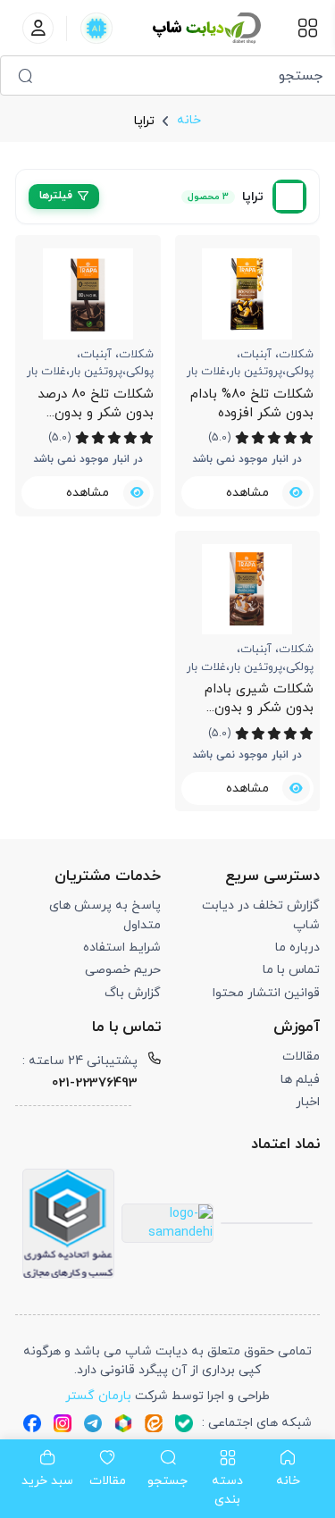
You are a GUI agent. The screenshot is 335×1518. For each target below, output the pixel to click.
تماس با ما (291, 969)
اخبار (308, 1102)
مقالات (301, 1056)
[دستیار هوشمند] (96, 28)
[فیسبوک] (32, 1422)
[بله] (184, 1422)
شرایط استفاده (122, 947)
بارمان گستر (98, 1396)
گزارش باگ (133, 993)
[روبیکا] (123, 1422)
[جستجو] (25, 75)
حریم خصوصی (123, 969)
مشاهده (247, 492)
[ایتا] (154, 1422)
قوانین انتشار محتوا (266, 993)
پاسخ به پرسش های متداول (104, 915)
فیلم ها (300, 1079)
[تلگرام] (93, 1422)
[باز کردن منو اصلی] (308, 28)
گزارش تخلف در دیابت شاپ (261, 915)
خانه (189, 120)
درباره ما (297, 947)
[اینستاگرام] (62, 1422)
